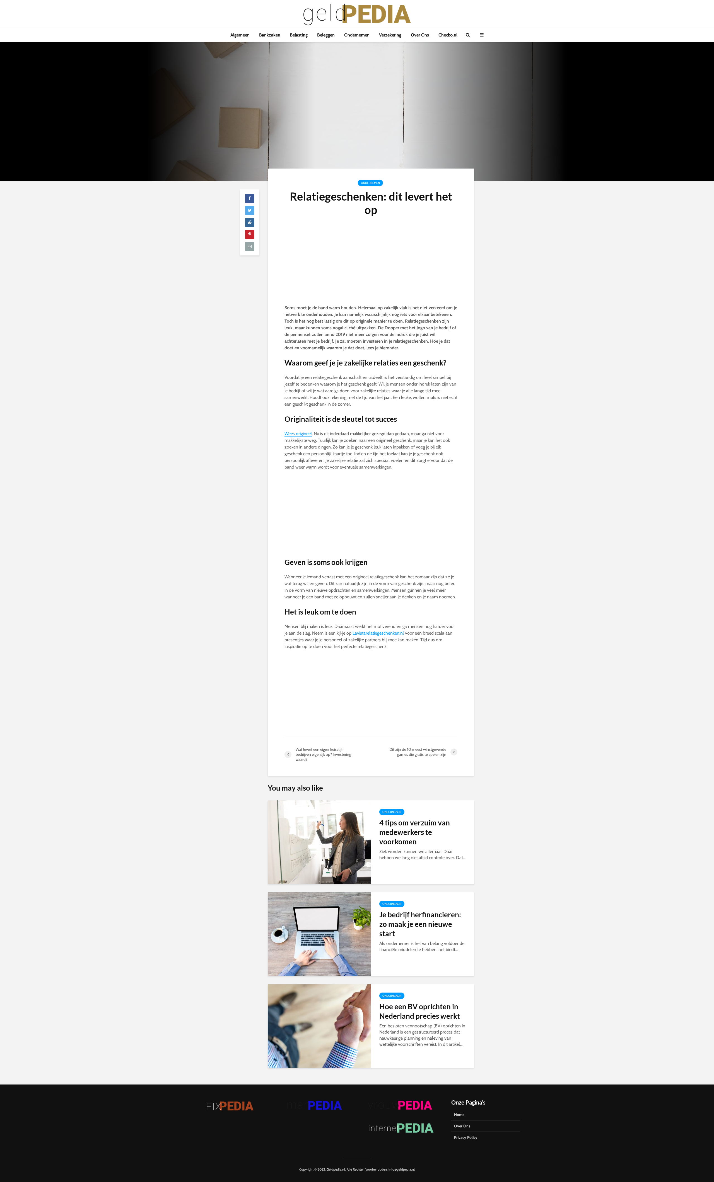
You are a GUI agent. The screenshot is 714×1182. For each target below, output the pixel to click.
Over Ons (420, 35)
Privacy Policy (465, 1137)
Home (459, 1114)
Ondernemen (357, 35)
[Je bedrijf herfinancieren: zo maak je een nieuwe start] (319, 933)
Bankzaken (269, 35)
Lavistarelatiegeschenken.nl (378, 633)
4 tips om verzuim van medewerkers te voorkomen (414, 832)
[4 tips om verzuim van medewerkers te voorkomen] (319, 841)
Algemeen (240, 35)
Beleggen (326, 35)
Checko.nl (447, 35)
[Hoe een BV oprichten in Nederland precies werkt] (319, 1025)
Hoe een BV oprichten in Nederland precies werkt (419, 1011)
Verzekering (390, 35)
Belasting (299, 35)
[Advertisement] (370, 263)
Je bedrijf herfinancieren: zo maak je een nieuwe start (420, 924)
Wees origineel (298, 433)
